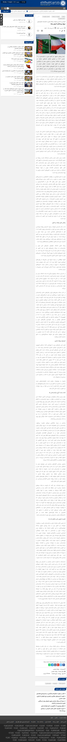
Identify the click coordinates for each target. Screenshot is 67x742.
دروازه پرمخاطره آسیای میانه (57, 24)
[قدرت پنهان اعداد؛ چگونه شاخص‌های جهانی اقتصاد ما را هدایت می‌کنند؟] (17, 28)
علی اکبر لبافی (26, 735)
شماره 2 (11, 733)
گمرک (15, 740)
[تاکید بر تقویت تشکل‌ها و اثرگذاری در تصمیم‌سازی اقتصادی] (17, 49)
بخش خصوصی (24, 728)
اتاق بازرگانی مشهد (19, 725)
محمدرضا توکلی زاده (33, 737)
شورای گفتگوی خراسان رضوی (44, 735)
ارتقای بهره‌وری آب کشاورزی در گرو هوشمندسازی (52, 706)
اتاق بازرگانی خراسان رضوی (32, 725)
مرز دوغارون (15, 737)
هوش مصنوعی (52, 740)
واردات (45, 740)
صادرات (33, 735)
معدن (8, 737)
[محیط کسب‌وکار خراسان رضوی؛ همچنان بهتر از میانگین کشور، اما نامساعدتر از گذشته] (17, 67)
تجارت (16, 728)
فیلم (52, 718)
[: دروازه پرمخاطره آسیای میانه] (38, 31)
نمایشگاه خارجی (62, 740)
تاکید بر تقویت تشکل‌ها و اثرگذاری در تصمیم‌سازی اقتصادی (53, 11)
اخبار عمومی (61, 18)
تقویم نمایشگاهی (55, 730)
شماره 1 (18, 733)
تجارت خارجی (9, 728)
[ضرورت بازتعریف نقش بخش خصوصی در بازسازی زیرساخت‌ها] (17, 78)
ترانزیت (55, 683)
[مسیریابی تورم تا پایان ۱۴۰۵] (17, 60)
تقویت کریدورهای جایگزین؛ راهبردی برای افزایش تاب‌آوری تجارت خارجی (20, 11)
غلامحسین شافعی (16, 735)
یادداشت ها (40, 722)
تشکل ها (33, 722)
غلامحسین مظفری (61, 737)
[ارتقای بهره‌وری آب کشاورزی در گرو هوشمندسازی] (17, 72)
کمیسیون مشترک (23, 740)
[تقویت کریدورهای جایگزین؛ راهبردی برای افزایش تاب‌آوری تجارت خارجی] (17, 55)
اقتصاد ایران (48, 722)
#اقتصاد (63, 725)
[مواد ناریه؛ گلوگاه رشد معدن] (17, 22)
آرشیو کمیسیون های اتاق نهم (22, 722)
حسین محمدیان (40, 730)
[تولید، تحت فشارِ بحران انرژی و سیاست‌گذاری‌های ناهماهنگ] (17, 85)
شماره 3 (63, 735)
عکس (56, 718)
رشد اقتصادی (34, 733)
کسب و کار (32, 740)
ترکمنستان (48, 683)
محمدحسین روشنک (45, 737)
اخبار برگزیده (46, 16)
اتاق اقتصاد (50, 725)
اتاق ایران (42, 725)
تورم (48, 730)
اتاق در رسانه (56, 16)
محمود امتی (23, 737)
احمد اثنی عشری (54, 728)
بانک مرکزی (33, 728)
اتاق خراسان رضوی (9, 725)
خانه (63, 16)
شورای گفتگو (56, 735)
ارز (47, 728)
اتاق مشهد (63, 728)
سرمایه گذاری (25, 733)
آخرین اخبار (63, 722)
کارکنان (39, 740)
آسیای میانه (61, 683)
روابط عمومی (54, 671)
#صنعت (57, 725)
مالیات (53, 737)
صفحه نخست (62, 718)
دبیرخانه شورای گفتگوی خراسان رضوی (26, 730)
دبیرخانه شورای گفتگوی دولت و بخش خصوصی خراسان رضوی (53, 733)
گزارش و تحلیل (10, 722)
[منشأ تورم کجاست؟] (17, 35)
